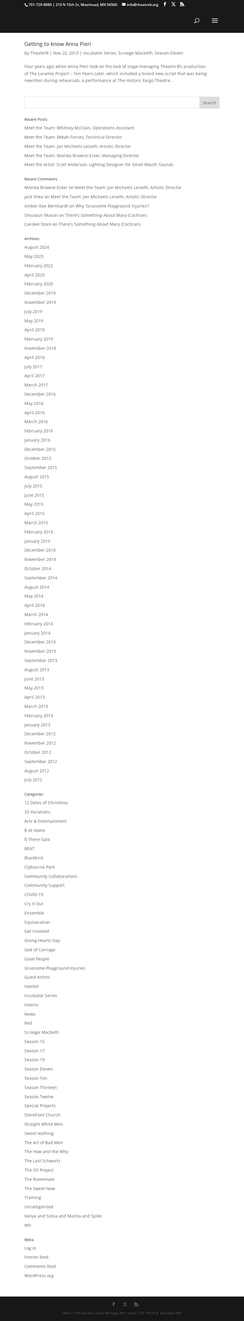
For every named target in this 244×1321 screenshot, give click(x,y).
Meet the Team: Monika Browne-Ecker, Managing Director (81, 155)
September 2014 (40, 578)
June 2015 (34, 495)
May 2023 (33, 256)
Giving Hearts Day (42, 940)
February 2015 (38, 532)
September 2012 (40, 761)
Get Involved (36, 931)
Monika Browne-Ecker (46, 187)
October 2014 (37, 568)
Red (28, 1023)
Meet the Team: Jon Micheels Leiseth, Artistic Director (77, 146)
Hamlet (31, 986)
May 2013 (33, 688)
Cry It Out (33, 904)
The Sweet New (39, 1188)
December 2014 (40, 550)
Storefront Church (42, 1115)
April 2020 (34, 275)
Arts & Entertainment (45, 821)
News (29, 1014)
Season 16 (34, 1041)
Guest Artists (37, 977)
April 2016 (34, 412)
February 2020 (38, 284)
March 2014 (36, 614)
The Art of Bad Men (43, 1142)
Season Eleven (169, 53)
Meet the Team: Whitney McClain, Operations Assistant (79, 128)
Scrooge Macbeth (135, 53)
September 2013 (40, 660)
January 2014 (37, 633)
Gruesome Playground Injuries (54, 968)
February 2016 (38, 431)
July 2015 (33, 486)
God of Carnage (39, 949)
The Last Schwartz (42, 1161)
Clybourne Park (39, 867)
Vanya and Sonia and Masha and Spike (63, 1216)
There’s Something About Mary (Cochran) (106, 215)
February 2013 (38, 715)
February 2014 (38, 624)
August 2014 (36, 587)
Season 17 (34, 1051)
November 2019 (40, 302)
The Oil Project (39, 1170)
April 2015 (34, 513)
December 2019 (40, 293)
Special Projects (40, 1105)
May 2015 (33, 504)
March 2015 (36, 522)
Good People (36, 959)
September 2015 (40, 467)
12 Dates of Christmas (46, 802)
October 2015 (37, 458)
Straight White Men (43, 1124)
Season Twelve (39, 1096)
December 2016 (40, 394)
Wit (27, 1225)
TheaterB (39, 53)
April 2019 (34, 329)
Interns (31, 1005)
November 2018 (40, 348)
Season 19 (34, 1059)
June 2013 (34, 679)
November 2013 (40, 651)
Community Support (44, 885)
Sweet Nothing (39, 1133)
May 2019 (33, 321)
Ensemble (34, 913)
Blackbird (33, 858)
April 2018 (34, 357)
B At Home (34, 830)
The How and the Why (46, 1151)
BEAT (29, 848)
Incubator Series (99, 53)
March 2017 (36, 385)
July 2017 (33, 366)
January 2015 (37, 541)
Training (32, 1197)
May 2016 (33, 403)
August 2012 (36, 771)
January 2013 (37, 725)
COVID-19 (33, 894)
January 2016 (37, 440)
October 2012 (37, 752)
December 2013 (40, 642)
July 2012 (33, 779)
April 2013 (34, 697)
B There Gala (37, 839)
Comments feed (40, 1266)
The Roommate (39, 1179)
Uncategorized (38, 1206)
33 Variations (37, 812)
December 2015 (40, 449)
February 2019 (38, 339)
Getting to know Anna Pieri (57, 43)
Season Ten (35, 1078)
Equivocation (37, 922)
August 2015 (36, 476)
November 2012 (40, 743)
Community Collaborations (50, 876)
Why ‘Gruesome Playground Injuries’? (112, 206)
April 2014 (34, 605)
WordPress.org (39, 1275)
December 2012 (40, 734)
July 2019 (33, 311)
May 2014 (33, 596)
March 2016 (36, 421)
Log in (30, 1248)
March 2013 (36, 706)
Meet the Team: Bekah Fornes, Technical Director (73, 137)
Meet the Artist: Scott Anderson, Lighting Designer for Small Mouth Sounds (98, 164)
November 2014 (40, 559)
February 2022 (38, 265)
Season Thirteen (40, 1087)
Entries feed (36, 1257)
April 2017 (34, 375)
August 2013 (36, 669)
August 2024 (36, 247)
